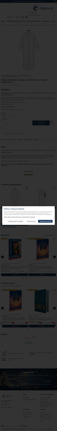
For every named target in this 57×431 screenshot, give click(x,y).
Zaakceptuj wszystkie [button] (45, 221)
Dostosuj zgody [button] (31, 221)
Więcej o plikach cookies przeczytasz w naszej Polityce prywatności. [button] (19, 216)
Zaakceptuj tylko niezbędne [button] (15, 221)
